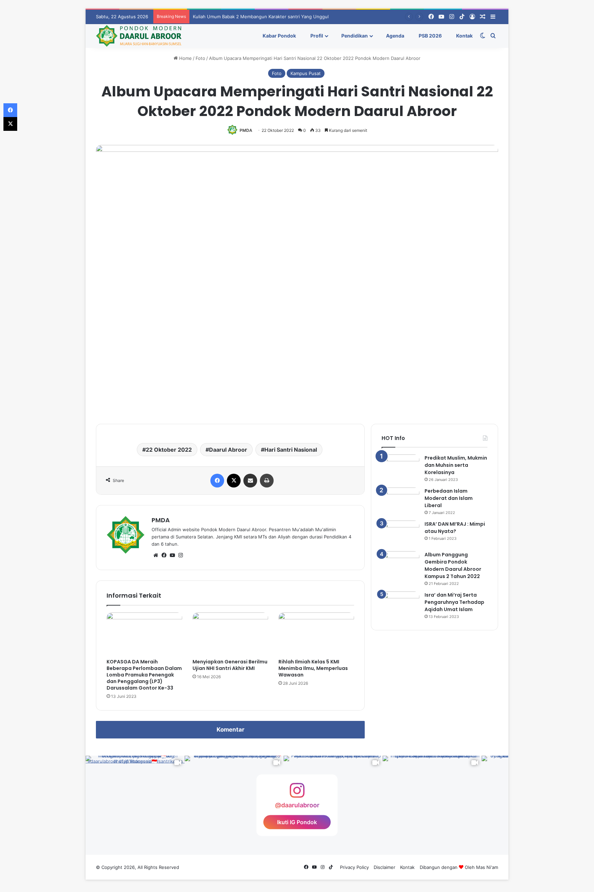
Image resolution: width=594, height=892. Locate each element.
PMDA (246, 130)
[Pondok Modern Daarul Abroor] (139, 36)
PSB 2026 (430, 36)
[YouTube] (172, 555)
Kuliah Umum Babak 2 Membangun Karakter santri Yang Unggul (261, 16)
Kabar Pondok (279, 36)
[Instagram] (180, 555)
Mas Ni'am (487, 867)
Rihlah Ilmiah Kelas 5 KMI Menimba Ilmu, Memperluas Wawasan (313, 668)
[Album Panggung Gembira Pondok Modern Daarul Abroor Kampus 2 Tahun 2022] (400, 564)
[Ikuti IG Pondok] (297, 793)
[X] (234, 480)
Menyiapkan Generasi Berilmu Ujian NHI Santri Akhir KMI (229, 665)
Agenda (394, 36)
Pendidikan (354, 36)
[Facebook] (217, 480)
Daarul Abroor (228, 449)
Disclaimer (384, 867)
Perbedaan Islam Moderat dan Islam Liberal (449, 498)
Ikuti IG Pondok (297, 822)
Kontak (464, 36)
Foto (200, 58)
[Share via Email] (250, 480)
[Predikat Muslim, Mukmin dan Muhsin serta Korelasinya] (400, 467)
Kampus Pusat (305, 73)
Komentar (230, 729)
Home (185, 58)
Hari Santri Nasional (290, 449)
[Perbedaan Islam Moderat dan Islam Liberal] (400, 500)
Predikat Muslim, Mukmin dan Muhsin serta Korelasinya (456, 465)
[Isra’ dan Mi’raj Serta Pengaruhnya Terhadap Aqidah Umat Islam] (400, 604)
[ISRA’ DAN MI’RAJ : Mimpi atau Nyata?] (400, 533)
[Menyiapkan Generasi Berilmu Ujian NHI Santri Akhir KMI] (230, 633)
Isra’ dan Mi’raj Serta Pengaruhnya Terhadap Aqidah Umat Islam (454, 602)
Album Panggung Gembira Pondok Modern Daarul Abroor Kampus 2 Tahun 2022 (453, 565)
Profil (316, 36)
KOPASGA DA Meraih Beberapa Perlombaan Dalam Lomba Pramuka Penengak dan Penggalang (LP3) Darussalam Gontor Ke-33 (144, 674)
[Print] (267, 480)
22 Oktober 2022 (169, 449)
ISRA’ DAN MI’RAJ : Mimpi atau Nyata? (455, 528)
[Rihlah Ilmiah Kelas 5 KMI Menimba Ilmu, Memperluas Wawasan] (316, 633)
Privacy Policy (354, 867)
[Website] (156, 555)
